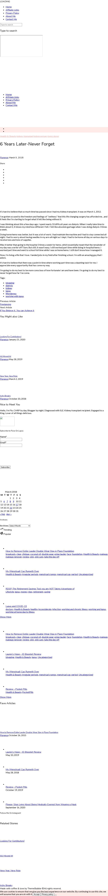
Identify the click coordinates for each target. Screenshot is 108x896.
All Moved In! (6, 855)
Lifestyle (10, 591)
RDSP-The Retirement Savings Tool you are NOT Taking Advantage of (40, 588)
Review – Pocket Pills (16, 689)
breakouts (11, 554)
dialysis (9, 285)
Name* (3, 436)
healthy (34, 609)
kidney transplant (25, 136)
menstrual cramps (47, 574)
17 (17, 504)
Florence (4, 157)
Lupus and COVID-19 (16, 606)
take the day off (51, 556)
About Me (11, 16)
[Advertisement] (54, 117)
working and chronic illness (75, 609)
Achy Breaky (6, 885)
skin (32, 556)
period (74, 574)
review (26, 556)
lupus (8, 290)
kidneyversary (40, 136)
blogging (10, 282)
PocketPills (27, 692)
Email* (3, 442)
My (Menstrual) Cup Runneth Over (22, 571)
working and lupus (97, 609)
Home (9, 6)
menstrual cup (64, 574)
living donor (53, 136)
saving (47, 591)
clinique (25, 554)
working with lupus (15, 296)
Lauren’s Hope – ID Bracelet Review (23, 654)
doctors (9, 609)
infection (56, 609)
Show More (5, 617)
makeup (104, 554)
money (24, 591)
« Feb (2, 514)
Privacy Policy (12, 13)
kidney (9, 288)
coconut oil (35, 554)
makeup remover (14, 556)
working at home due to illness (20, 611)
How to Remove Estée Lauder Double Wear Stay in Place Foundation (40, 551)
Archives (4, 525)
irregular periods (30, 574)
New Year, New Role (10, 870)
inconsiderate (44, 609)
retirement (38, 591)
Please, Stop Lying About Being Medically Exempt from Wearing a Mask (41, 804)
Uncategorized (86, 574)
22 (11, 507)
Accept (37, 894)
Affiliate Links (12, 10)
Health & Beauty (8, 136)
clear (18, 554)
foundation (77, 554)
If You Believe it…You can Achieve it (17, 310)
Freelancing (5, 304)
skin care (39, 556)
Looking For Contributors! (12, 841)
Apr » (9, 514)
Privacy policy (47, 894)
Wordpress (11, 293)
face (69, 554)
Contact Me (11, 19)
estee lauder (60, 554)
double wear (48, 554)
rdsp (30, 591)
